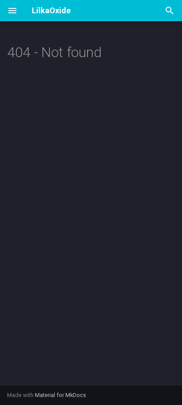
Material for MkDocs (60, 395)
